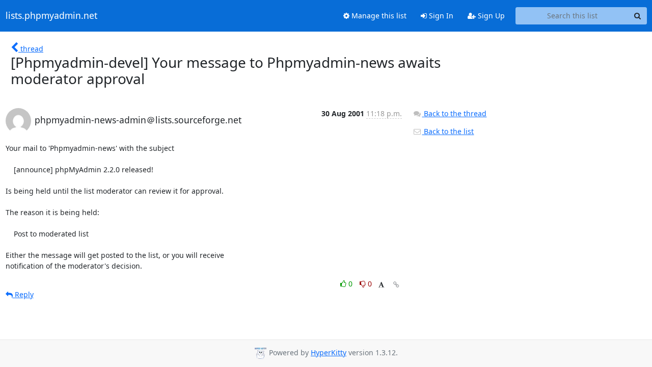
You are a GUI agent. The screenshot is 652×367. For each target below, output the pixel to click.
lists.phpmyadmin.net (51, 16)
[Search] (638, 15)
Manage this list (377, 15)
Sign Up (490, 15)
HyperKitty (328, 352)
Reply (23, 294)
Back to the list (448, 131)
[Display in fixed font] (381, 285)
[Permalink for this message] (396, 285)
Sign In (440, 15)
